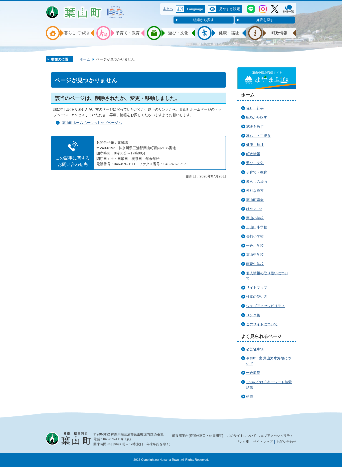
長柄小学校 (255, 236)
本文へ (168, 9)
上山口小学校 (256, 227)
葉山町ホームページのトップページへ (92, 123)
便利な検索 (255, 190)
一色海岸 (253, 373)
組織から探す (203, 20)
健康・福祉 (255, 145)
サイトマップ (256, 288)
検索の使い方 (256, 297)
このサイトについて (262, 324)
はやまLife (254, 209)
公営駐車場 (255, 349)
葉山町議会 (255, 200)
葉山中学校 (255, 255)
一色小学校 (255, 246)
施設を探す (265, 20)
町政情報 (253, 154)
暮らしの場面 (256, 181)
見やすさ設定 (229, 9)
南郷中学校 (255, 264)
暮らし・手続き (258, 136)
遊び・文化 (255, 163)
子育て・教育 (256, 172)
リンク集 (253, 315)
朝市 (249, 396)
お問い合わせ (286, 441)
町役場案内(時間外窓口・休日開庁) (197, 435)
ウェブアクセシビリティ (265, 306)
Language (195, 9)
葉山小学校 (255, 218)
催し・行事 (255, 108)
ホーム (85, 59)
